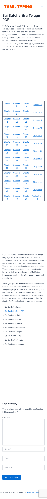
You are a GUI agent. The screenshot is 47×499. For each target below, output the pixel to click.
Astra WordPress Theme (37, 492)
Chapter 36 (37, 166)
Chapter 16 (37, 128)
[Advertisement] (23, 77)
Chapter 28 (37, 151)
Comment (6, 417)
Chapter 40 (37, 174)
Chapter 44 (37, 182)
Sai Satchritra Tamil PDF (14, 311)
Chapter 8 (38, 112)
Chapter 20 (37, 136)
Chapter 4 (38, 105)
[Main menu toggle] (42, 6)
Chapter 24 (37, 143)
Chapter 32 (37, 159)
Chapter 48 (37, 190)
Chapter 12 (37, 120)
